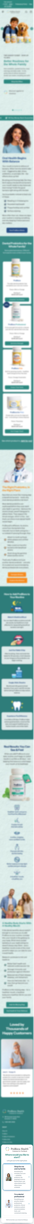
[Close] (28, 1145)
